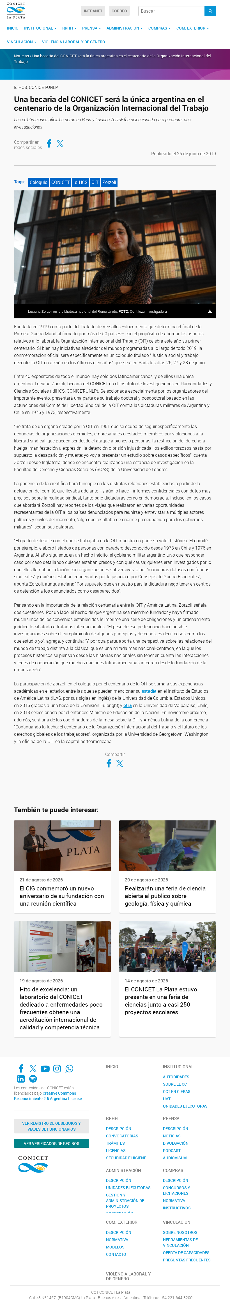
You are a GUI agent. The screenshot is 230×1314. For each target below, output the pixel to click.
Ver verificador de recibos (51, 1143)
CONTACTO (116, 1254)
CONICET (60, 182)
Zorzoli (109, 182)
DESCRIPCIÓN (118, 1128)
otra (127, 705)
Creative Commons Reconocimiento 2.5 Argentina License (48, 1096)
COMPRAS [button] (158, 28)
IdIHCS (80, 182)
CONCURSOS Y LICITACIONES (176, 1190)
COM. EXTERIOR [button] (191, 28)
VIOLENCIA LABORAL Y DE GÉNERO (73, 41)
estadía (149, 691)
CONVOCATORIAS (122, 1135)
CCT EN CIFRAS (176, 1091)
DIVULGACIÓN (175, 1143)
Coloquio (38, 182)
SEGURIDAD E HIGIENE (126, 1157)
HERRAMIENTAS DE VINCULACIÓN (180, 1242)
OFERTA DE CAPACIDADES (186, 1252)
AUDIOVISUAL (175, 1157)
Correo (119, 11)
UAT (167, 1098)
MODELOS (115, 1247)
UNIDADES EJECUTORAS (185, 1106)
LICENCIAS (116, 1150)
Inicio (13, 28)
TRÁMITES (115, 1143)
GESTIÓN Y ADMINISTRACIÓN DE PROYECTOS (125, 1200)
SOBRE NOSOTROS (180, 1232)
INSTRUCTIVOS (177, 1207)
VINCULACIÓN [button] (20, 41)
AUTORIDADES (176, 1076)
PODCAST (172, 1150)
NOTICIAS (172, 1135)
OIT (94, 182)
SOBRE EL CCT (176, 1084)
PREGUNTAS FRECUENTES (187, 1260)
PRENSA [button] (90, 28)
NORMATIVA (174, 1200)
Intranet (93, 11)
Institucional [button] (39, 28)
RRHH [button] (68, 28)
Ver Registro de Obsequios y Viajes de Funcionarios (51, 1126)
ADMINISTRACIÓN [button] (123, 28)
